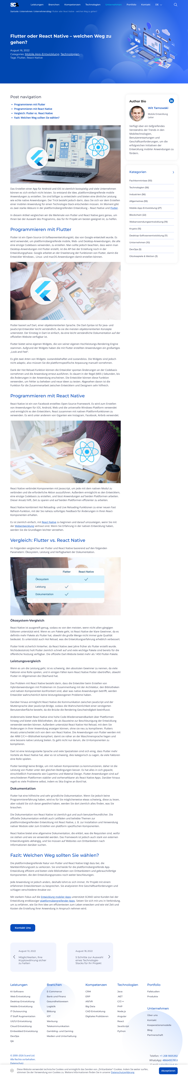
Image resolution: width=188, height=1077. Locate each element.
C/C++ (120, 1001)
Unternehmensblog (42, 11)
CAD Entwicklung (95, 1011)
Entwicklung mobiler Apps (56, 897)
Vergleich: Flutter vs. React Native (33, 113)
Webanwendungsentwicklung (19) (148, 221)
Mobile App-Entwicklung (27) (145, 208)
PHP (119, 1006)
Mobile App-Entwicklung (42, 54)
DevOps (14, 1036)
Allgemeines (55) (138, 201)
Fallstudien (153, 991)
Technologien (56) (139, 187)
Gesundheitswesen (57, 1001)
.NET (119, 996)
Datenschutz (17, 1063)
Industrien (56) (137, 194)
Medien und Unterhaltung (61, 1036)
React (120, 1021)
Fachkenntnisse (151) (140, 180)
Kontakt (151, 1020)
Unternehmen (26, 11)
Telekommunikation (58, 1026)
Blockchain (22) (137, 215)
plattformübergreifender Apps (57, 900)
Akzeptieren (168, 1070)
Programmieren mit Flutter (29, 104)
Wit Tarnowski (158, 108)
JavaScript (123, 1026)
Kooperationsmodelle (159, 1025)
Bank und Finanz (56, 996)
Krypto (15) (135, 228)
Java (119, 991)
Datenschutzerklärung (122, 1072)
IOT (49, 1016)
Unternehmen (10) (139, 242)
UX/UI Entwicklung (21, 1021)
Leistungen (19, 985)
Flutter (114, 208)
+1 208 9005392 (169, 1055)
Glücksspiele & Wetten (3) (143, 256)
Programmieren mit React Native (33, 108)
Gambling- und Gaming (60, 1031)
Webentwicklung (24, 526)
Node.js (121, 1011)
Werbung (52, 1021)
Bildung (51, 1011)
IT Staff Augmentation (22, 1016)
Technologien (70, 54)
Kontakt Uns (23, 927)
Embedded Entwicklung (24, 1031)
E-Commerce (54, 991)
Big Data (90, 1006)
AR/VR (89, 1001)
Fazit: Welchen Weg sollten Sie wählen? (36, 117)
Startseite (14, 11)
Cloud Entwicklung (21, 1026)
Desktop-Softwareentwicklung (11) (148, 235)
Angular (121, 1016)
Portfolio (153, 985)
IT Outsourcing (18, 1011)
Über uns (152, 1015)
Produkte (152, 996)
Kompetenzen (96, 985)
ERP (87, 996)
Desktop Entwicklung (22, 1001)
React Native (49, 522)
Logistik (51, 1006)
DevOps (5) (135, 249)
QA (12, 1041)
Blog (149, 1030)
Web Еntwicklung (20, 996)
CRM (88, 991)
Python (121, 1031)
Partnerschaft (155, 1035)
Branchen (54, 985)
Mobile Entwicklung (21, 1006)
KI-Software (17, 991)
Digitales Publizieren (96, 1016)
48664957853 (170, 1060)
